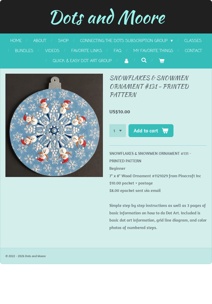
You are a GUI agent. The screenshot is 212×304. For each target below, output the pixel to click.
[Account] (126, 61)
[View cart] (161, 61)
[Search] (144, 60)
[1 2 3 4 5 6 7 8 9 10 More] (117, 130)
